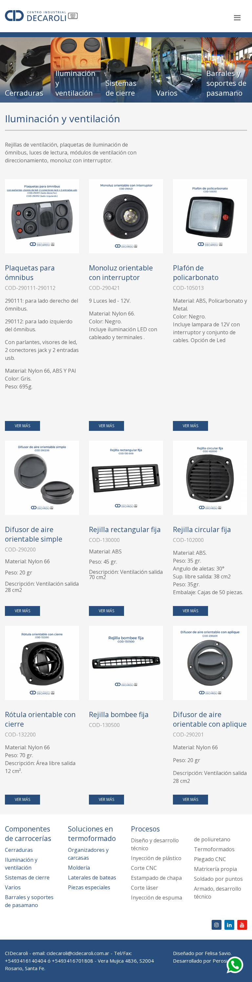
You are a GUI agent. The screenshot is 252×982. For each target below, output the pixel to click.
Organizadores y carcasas (88, 853)
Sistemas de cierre (27, 877)
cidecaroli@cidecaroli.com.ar (78, 953)
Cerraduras (19, 849)
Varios (13, 887)
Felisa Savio (218, 953)
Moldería (79, 867)
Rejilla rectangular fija (125, 529)
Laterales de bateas (92, 877)
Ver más (22, 426)
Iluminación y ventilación (21, 863)
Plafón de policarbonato (196, 272)
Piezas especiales (89, 887)
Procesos (145, 828)
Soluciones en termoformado (92, 833)
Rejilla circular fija (202, 529)
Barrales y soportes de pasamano (29, 901)
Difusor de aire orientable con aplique (210, 719)
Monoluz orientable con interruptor (121, 272)
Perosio (221, 960)
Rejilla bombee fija (119, 714)
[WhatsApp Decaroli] (234, 964)
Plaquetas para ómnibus (30, 272)
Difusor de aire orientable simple (33, 534)
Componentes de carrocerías (28, 833)
